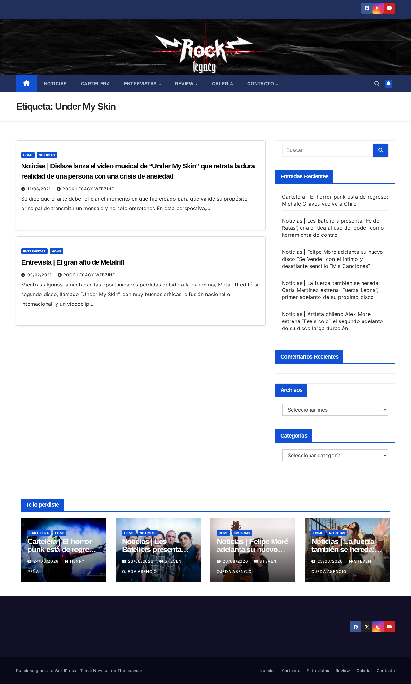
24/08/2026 (46, 561)
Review (185, 83)
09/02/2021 (40, 274)
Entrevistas (141, 83)
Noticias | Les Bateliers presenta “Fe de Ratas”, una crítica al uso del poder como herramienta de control (333, 228)
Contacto (261, 83)
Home (28, 155)
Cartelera (95, 83)
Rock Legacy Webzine (88, 188)
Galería (222, 83)
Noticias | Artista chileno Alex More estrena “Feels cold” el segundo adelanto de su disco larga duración (332, 321)
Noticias (55, 83)
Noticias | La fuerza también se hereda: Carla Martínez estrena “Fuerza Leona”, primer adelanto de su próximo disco (331, 290)
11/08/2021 (39, 188)
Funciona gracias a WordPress (46, 670)
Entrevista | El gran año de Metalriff (72, 262)
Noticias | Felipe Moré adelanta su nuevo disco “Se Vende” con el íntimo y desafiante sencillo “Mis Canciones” (332, 259)
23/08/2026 (141, 561)
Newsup (101, 670)
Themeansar (130, 670)
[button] (377, 84)
